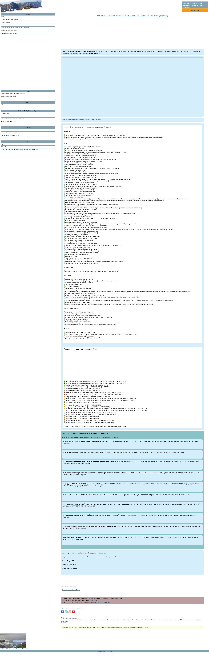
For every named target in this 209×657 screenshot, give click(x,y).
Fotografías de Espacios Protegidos (9, 33)
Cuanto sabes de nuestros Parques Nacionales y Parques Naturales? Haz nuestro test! (193, 5)
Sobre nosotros (110, 651)
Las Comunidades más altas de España (10, 135)
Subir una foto (195, 10)
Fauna (2, 104)
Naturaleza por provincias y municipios (9, 19)
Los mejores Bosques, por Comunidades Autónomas (13, 93)
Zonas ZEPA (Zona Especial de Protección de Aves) (12, 118)
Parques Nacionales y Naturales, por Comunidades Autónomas (15, 27)
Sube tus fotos (64, 622)
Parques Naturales (5, 25)
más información (145, 627)
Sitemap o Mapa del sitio (103, 602)
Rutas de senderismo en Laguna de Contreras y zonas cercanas (81, 120)
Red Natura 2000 (5, 113)
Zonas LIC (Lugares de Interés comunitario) (10, 116)
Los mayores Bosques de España (8, 96)
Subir (104, 651)
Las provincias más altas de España (9, 132)
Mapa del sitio (99, 651)
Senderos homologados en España (9, 30)
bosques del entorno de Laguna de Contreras (105, 437)
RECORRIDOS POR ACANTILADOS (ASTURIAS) (14, 648)
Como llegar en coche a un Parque (71, 590)
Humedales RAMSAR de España (8, 121)
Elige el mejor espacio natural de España (10, 144)
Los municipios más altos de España (9, 130)
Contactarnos (93, 600)
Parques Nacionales (5, 22)
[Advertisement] (110, 31)
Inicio (2, 16)
